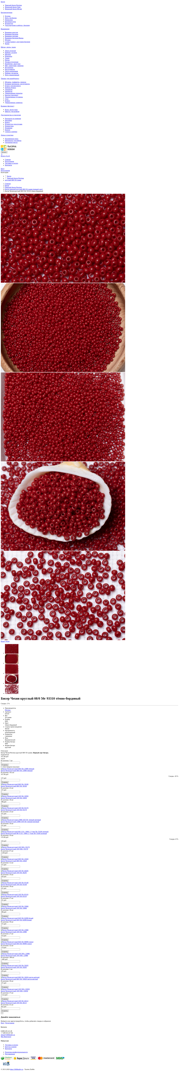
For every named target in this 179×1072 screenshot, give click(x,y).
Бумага (7, 101)
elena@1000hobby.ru (8, 1035)
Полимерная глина (11, 139)
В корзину (5, 765)
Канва (7, 44)
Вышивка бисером (11, 34)
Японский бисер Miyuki (13, 9)
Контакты (8, 165)
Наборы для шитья (11, 73)
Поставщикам (10, 1054)
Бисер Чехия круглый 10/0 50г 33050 (14, 798)
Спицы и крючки (11, 132)
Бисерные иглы (10, 22)
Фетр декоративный (12, 75)
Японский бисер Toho (13, 7)
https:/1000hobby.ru (16, 1069)
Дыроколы (8, 89)
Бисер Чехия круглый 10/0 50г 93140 (14, 884)
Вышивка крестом (11, 32)
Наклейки (8, 120)
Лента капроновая (11, 71)
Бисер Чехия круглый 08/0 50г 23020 (14, 861)
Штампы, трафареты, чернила (15, 82)
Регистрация (9, 161)
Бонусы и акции (10, 1047)
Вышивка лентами (11, 36)
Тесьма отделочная (11, 62)
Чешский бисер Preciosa (13, 5)
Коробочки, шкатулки (12, 64)
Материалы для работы (13, 140)
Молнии (8, 54)
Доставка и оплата (11, 163)
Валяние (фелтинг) (7, 106)
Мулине (8, 40)
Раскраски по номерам (13, 118)
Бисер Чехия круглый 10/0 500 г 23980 (14, 955)
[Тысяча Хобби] (8, 150)
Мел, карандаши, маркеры (14, 66)
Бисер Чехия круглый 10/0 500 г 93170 (14, 849)
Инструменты (10, 69)
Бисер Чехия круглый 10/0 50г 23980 (14, 932)
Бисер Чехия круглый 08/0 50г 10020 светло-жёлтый (19, 979)
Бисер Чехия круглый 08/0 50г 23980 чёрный (17, 770)
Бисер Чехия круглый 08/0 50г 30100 (14, 786)
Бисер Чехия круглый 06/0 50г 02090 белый (16, 920)
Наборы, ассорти (11, 52)
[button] (3, 641)
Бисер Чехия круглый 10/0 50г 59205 (14, 967)
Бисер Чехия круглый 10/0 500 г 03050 (14, 991)
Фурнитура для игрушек (13, 124)
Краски (7, 130)
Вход (2, 169)
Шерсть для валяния (12, 111)
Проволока (9, 20)
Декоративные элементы (13, 102)
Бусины (7, 16)
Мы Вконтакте (6, 1037)
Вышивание (5, 29)
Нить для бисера (11, 18)
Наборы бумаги (10, 88)
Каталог (4, 152)
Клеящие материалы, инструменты (17, 84)
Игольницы (9, 67)
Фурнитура (9, 23)
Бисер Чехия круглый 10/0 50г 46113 (14, 1003)
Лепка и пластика (7, 135)
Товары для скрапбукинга (10, 78)
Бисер (3, 2)
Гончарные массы (11, 142)
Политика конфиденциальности (16, 1052)
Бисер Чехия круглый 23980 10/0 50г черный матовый (20, 822)
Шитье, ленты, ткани (8, 47)
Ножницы (8, 56)
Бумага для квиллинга (13, 86)
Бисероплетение (6, 12)
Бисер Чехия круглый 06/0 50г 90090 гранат (16, 944)
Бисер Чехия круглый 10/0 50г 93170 (14, 810)
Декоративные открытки (13, 93)
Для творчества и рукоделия (11, 115)
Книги (7, 122)
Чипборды (8, 91)
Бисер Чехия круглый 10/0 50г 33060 (14, 908)
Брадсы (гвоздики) (11, 95)
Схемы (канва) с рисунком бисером (17, 42)
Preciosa (7, 710)
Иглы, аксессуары (11, 110)
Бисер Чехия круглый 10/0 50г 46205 (14, 873)
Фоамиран (8, 128)
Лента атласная (10, 51)
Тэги (6, 99)
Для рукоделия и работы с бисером (17, 25)
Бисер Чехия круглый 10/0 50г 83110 (14, 896)
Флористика (9, 126)
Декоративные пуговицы (14, 97)
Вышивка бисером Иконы (14, 38)
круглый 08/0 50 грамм (13, 180)
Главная (8, 159)
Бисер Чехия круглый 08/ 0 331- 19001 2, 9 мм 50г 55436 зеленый (24, 833)
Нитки (7, 60)
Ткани (7, 58)
